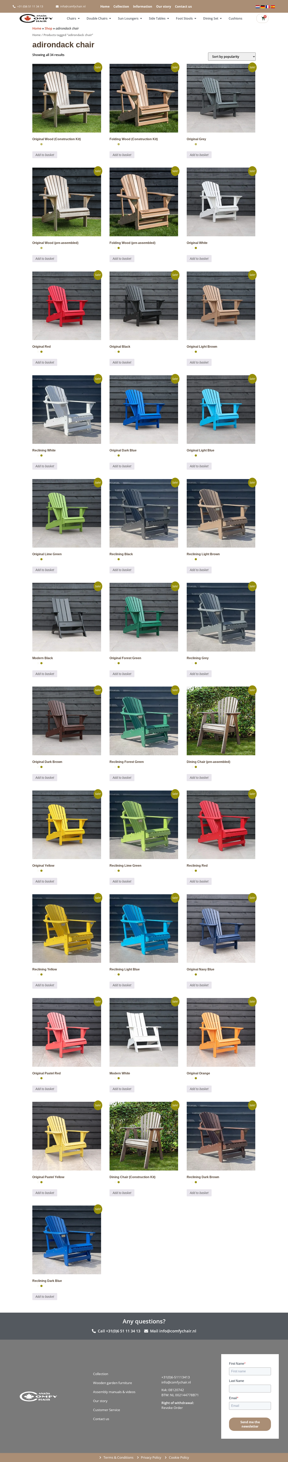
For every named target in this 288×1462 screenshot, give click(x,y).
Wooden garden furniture (112, 1383)
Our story (163, 6)
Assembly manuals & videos (114, 1392)
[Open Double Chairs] (110, 18)
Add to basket (44, 155)
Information (142, 6)
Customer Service (106, 1410)
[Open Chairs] (78, 18)
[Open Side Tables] (168, 18)
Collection (121, 6)
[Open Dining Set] (220, 18)
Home (105, 6)
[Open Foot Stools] (195, 18)
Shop (48, 28)
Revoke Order (172, 1407)
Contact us (183, 6)
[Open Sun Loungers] (141, 18)
